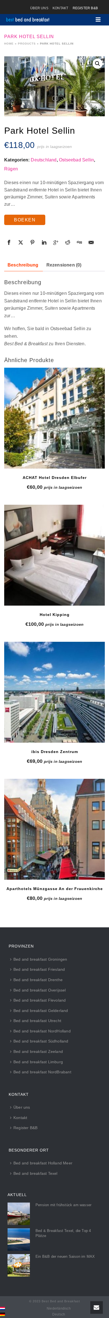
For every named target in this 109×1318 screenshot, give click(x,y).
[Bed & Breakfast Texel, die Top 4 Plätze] (19, 1239)
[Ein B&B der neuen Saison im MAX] (19, 1265)
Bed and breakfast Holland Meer (42, 1163)
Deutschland (43, 159)
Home (9, 43)
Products (27, 43)
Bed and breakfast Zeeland (38, 1051)
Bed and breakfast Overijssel (39, 990)
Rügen (11, 168)
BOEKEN (24, 219)
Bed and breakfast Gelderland (40, 1010)
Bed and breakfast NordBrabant (42, 1072)
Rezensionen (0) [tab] (64, 265)
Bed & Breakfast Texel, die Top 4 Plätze (63, 1233)
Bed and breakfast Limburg (38, 1062)
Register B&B (25, 1127)
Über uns (21, 1107)
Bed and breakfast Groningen (40, 959)
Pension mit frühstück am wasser (63, 1205)
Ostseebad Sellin (76, 159)
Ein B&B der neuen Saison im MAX (65, 1256)
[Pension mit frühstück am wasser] (19, 1214)
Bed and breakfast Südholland (40, 1041)
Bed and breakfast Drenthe (38, 980)
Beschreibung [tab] (23, 265)
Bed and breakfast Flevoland (39, 1000)
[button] (98, 64)
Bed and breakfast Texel (35, 1173)
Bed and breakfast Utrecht (37, 1020)
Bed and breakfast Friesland (39, 969)
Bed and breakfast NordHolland (42, 1031)
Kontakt (20, 1117)
